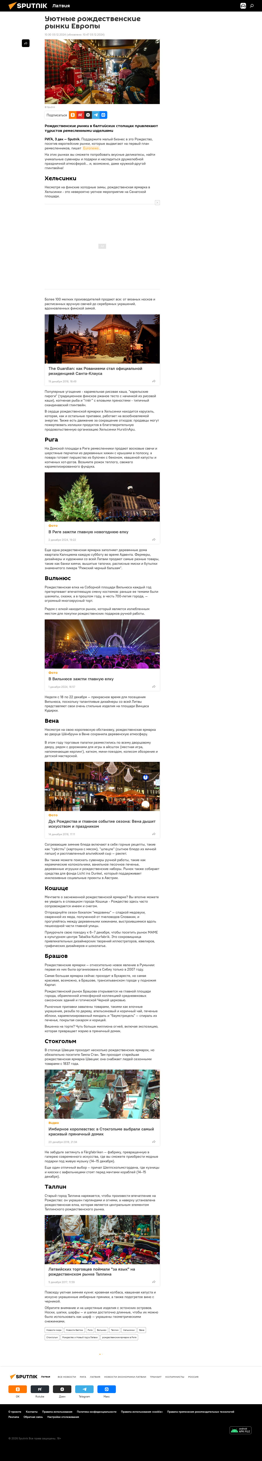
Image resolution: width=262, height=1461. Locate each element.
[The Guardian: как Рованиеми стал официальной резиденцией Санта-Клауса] (102, 339)
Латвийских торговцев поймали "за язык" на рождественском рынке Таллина (92, 1272)
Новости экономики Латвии (125, 1376)
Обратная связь (33, 1417)
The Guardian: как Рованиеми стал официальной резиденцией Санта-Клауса (95, 371)
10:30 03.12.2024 (55, 34)
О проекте (14, 1411)
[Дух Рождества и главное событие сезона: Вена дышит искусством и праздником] (102, 786)
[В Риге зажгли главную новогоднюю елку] (102, 497)
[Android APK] (240, 1430)
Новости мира (53, 1330)
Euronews (91, 148)
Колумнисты (174, 1376)
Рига (90, 1330)
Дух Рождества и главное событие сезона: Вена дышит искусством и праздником (102, 824)
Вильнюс (101, 1330)
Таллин (115, 1330)
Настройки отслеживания (63, 1417)
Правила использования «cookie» (142, 1411)
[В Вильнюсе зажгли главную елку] (102, 644)
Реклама (13, 1417)
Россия (193, 1376)
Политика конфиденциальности (96, 1411)
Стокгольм (52, 1337)
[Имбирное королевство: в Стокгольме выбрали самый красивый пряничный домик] (102, 1094)
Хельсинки (129, 1330)
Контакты (32, 1411)
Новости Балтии (74, 1330)
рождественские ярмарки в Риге (119, 1337)
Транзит (155, 1376)
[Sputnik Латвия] (29, 10)
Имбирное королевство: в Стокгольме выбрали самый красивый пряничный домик (101, 1131)
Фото (53, 525)
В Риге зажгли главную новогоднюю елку (89, 531)
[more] (154, 381)
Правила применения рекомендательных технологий (200, 1411)
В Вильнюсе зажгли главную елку (81, 678)
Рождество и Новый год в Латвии (80, 1337)
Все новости (67, 1376)
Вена (141, 1330)
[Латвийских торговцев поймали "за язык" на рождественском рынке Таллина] (102, 1239)
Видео (54, 1122)
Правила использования (57, 1411)
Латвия (95, 1376)
